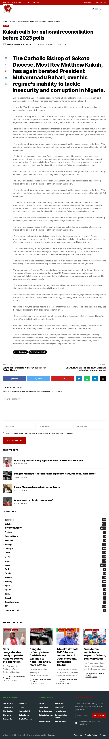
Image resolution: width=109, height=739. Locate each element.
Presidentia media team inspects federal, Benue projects (94, 653)
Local (55, 553)
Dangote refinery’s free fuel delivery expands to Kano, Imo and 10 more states (55, 473)
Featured (55, 540)
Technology (60, 721)
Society (55, 581)
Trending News (55, 602)
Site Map (7, 715)
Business (55, 520)
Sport (55, 585)
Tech (55, 594)
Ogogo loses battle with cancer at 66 (33, 500)
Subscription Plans (61, 716)
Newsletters (60, 711)
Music (55, 561)
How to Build (24, 711)
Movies (55, 557)
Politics (55, 577)
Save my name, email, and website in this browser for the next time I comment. (39, 433)
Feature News (55, 536)
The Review (8, 711)
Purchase (43, 707)
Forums (103, 735)
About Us (59, 703)
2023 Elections (20, 352)
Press (21, 707)
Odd (55, 569)
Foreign (55, 544)
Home (5, 21)
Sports (55, 590)
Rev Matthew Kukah (37, 352)
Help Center (8, 707)
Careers (23, 703)
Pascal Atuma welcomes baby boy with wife (37, 487)
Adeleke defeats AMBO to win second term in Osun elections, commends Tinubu (67, 657)
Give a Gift (59, 707)
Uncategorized (55, 610)
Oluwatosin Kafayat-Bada (19, 44)
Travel (55, 598)
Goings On (7, 719)
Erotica (55, 532)
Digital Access (25, 719)
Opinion (55, 573)
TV (55, 606)
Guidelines (24, 715)
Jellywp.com (51, 735)
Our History (8, 703)
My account (44, 721)
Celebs (55, 524)
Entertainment (46, 715)
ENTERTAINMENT (55, 528)
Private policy (91, 735)
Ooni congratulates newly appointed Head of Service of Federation (49, 460)
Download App (45, 711)
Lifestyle (55, 548)
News (12, 21)
